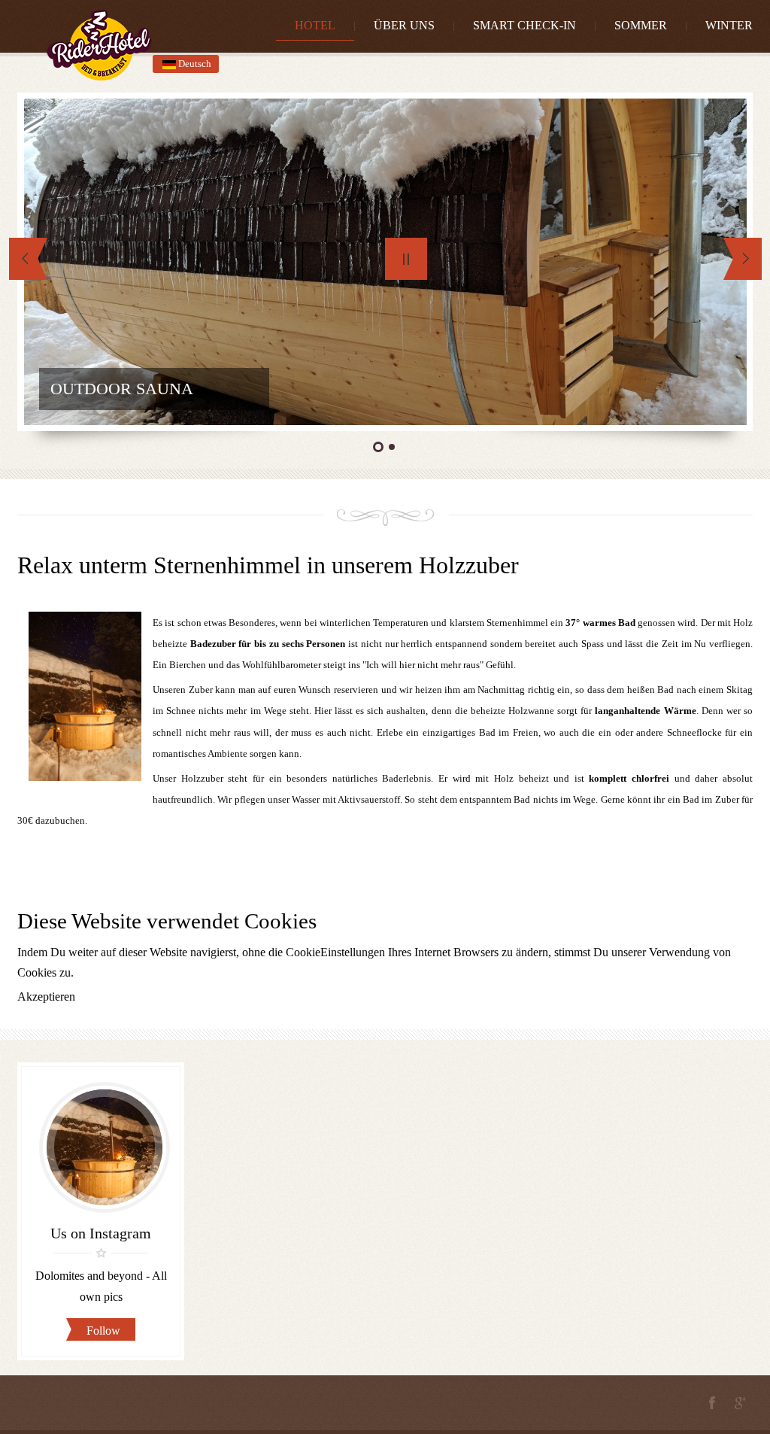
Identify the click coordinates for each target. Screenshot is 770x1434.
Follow (103, 1330)
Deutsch (193, 63)
